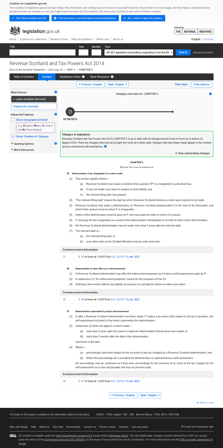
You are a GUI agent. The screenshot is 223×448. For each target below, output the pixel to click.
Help (33, 426)
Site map (58, 426)
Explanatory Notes (70, 76)
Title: (12, 46)
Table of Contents (24, 76)
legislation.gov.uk (36, 27)
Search (183, 52)
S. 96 (81, 299)
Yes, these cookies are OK (31, 18)
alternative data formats (68, 414)
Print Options (201, 84)
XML (131, 414)
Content (46, 76)
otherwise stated (118, 435)
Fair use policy (140, 426)
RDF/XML (174, 414)
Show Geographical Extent (32, 119)
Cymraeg (208, 39)
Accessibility (73, 426)
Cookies (123, 426)
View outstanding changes (192, 153)
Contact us (90, 426)
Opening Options (22, 143)
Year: (81, 46)
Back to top (206, 402)
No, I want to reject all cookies (145, 18)
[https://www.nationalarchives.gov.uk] (194, 29)
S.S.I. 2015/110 (119, 256)
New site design (19, 426)
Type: (108, 46)
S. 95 (81, 256)
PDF (125, 414)
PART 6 (71, 69)
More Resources (99, 76)
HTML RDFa (160, 414)
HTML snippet (113, 414)
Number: (96, 46)
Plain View (181, 84)
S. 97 (81, 381)
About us (44, 426)
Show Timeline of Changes (32, 136)
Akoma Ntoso (144, 414)
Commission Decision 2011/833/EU (65, 439)
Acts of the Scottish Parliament (27, 69)
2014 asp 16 (55, 69)
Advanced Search (203, 52)
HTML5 (100, 414)
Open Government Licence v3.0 (74, 435)
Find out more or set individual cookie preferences (87, 18)
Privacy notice (107, 426)
